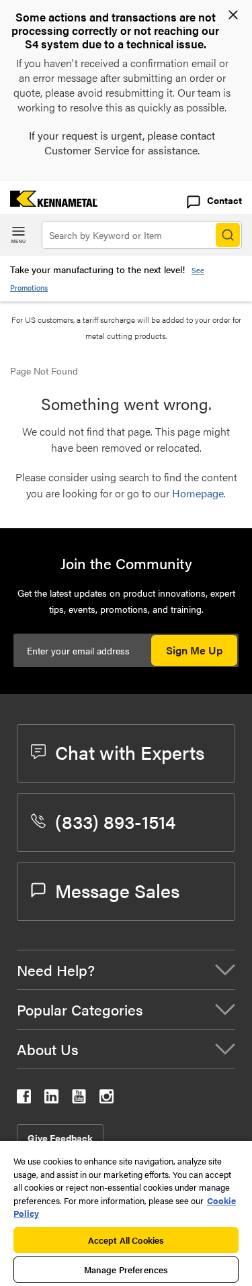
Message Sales (117, 890)
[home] (48, 202)
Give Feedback (60, 1137)
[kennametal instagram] (106, 1099)
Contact (224, 200)
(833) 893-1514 (115, 820)
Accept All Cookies (126, 1240)
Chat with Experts (129, 751)
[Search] (228, 235)
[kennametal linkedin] (51, 1099)
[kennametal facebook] (24, 1099)
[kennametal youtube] (79, 1099)
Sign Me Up (194, 650)
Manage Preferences (126, 1269)
